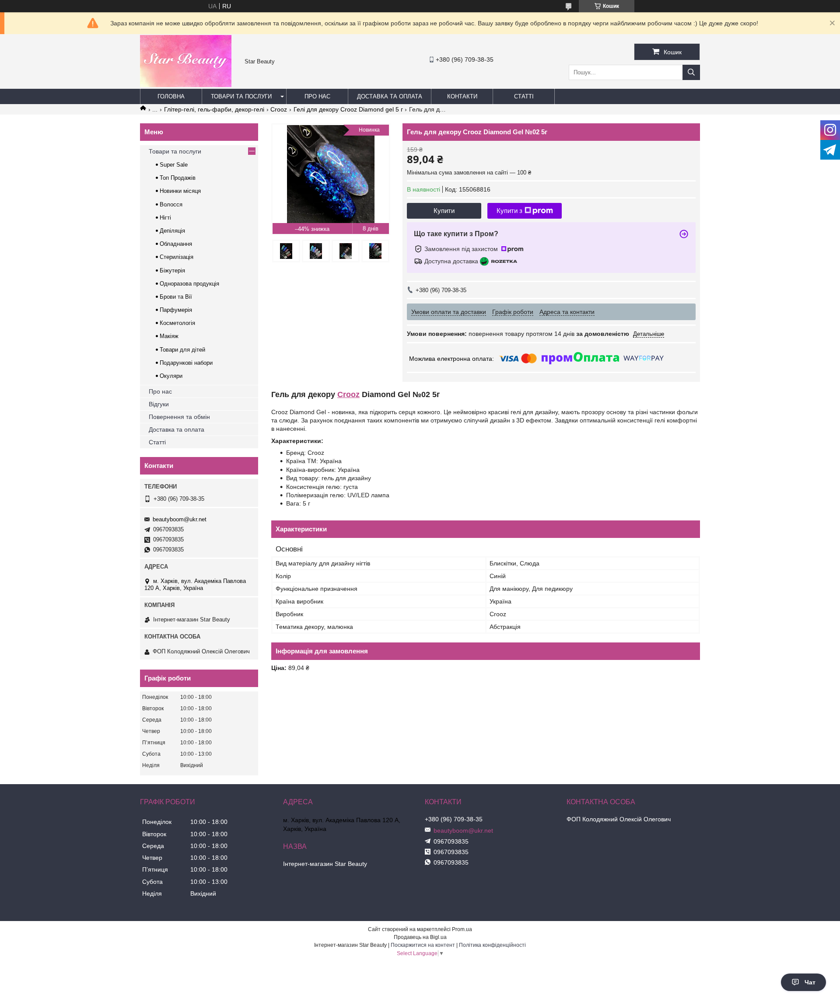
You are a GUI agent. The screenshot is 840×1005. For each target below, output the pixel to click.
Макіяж (169, 336)
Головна (171, 96)
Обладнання (176, 244)
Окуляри (171, 376)
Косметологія (177, 323)
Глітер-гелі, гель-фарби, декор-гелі (214, 109)
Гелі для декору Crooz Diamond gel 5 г (348, 109)
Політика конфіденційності (492, 945)
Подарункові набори (186, 362)
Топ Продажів (178, 177)
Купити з (509, 210)
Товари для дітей (182, 349)
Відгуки (159, 404)
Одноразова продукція (189, 283)
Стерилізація (176, 257)
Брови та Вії (176, 296)
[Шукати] (691, 72)
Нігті (165, 217)
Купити (444, 210)
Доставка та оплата (389, 96)
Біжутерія (172, 270)
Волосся (171, 204)
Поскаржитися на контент (423, 945)
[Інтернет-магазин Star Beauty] (185, 84)
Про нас (317, 96)
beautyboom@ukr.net (179, 519)
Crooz (278, 109)
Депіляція (172, 230)
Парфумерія (176, 310)
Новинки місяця (180, 191)
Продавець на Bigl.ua (420, 937)
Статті (524, 96)
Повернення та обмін (179, 416)
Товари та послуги (241, 96)
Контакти (462, 96)
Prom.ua (462, 929)
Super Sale (174, 164)
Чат (810, 982)
